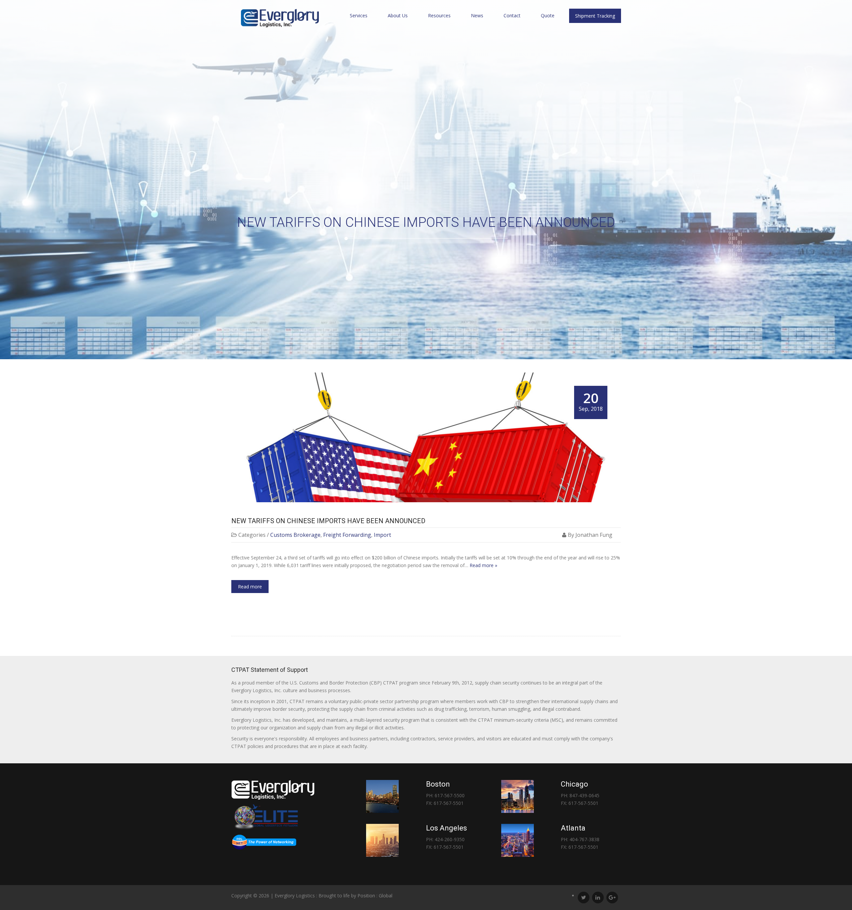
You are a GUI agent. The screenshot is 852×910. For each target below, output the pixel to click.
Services (358, 15)
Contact (512, 15)
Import (382, 534)
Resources (439, 15)
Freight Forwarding (347, 534)
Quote (547, 15)
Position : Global (374, 895)
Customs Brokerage (295, 534)
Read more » (483, 565)
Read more (250, 586)
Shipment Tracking (595, 16)
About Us (398, 15)
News (477, 15)
